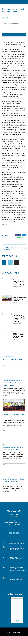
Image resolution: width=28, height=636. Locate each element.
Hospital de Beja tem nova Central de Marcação (19, 299)
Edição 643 (17, 621)
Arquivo (4, 34)
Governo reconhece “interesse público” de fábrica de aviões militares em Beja (19, 282)
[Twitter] (10, 262)
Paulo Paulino (9, 632)
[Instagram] (16, 262)
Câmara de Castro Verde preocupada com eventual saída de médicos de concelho (19, 318)
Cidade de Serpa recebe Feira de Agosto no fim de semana (18, 335)
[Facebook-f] (4, 262)
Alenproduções (18, 632)
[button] (26, 2)
